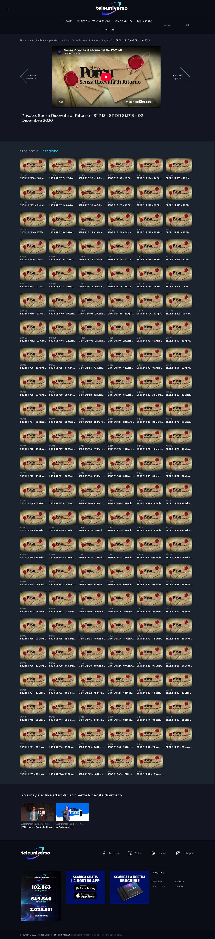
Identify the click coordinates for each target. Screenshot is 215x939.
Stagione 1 (107, 40)
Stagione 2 (29, 151)
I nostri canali (159, 886)
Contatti (179, 886)
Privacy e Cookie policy (111, 934)
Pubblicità (180, 881)
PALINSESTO (144, 21)
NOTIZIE (82, 21)
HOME (67, 21)
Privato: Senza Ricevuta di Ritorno (81, 40)
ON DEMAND (123, 21)
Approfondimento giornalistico (45, 40)
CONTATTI (108, 29)
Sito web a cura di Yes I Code (85, 934)
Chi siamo (157, 881)
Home (23, 40)
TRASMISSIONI (101, 21)
